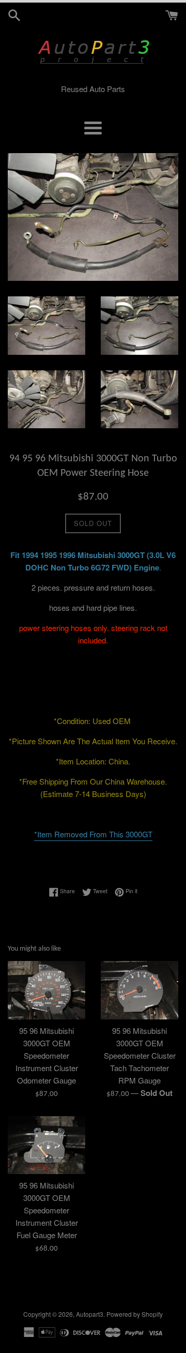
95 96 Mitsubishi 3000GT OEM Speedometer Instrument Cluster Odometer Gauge (47, 1055)
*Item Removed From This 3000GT (93, 834)
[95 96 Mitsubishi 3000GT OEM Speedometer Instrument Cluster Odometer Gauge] (46, 990)
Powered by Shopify (134, 1314)
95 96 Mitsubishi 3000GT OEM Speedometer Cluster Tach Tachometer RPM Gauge (140, 1055)
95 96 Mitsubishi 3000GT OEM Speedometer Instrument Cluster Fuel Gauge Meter (47, 1210)
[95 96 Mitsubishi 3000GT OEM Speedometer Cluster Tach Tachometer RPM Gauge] (139, 990)
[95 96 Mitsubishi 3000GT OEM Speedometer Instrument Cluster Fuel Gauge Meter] (46, 1145)
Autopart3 (89, 1314)
